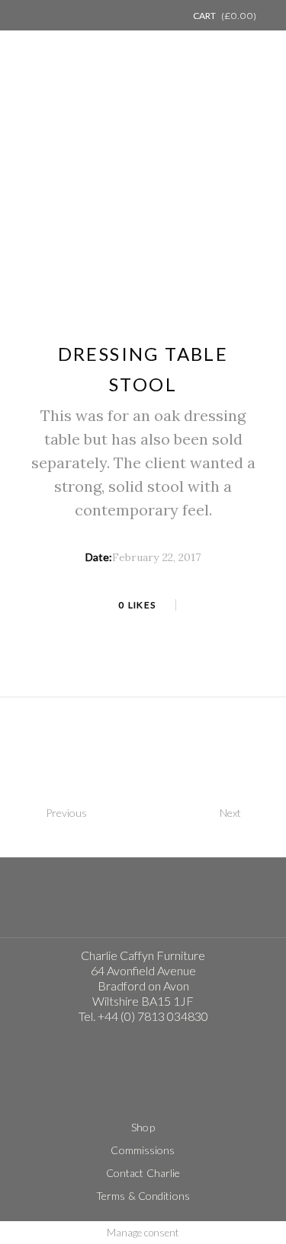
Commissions (143, 1150)
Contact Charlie (143, 1172)
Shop (142, 1127)
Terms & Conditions (143, 1195)
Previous (66, 812)
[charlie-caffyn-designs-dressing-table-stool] (143, 190)
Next (230, 812)
